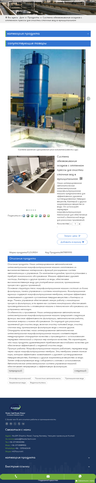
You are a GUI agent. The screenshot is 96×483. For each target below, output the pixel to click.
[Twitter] (14, 423)
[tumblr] (19, 423)
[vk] (23, 423)
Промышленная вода (74, 378)
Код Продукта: (53, 252)
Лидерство (53, 480)
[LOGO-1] (15, 410)
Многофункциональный (20, 378)
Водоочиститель (38, 383)
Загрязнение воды (17, 383)
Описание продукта (22, 258)
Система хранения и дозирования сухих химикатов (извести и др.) (48, 150)
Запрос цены (70, 236)
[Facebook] (10, 423)
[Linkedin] (6, 423)
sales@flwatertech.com (25, 439)
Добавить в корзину (71, 242)
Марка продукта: (18, 252)
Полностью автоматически (48, 378)
